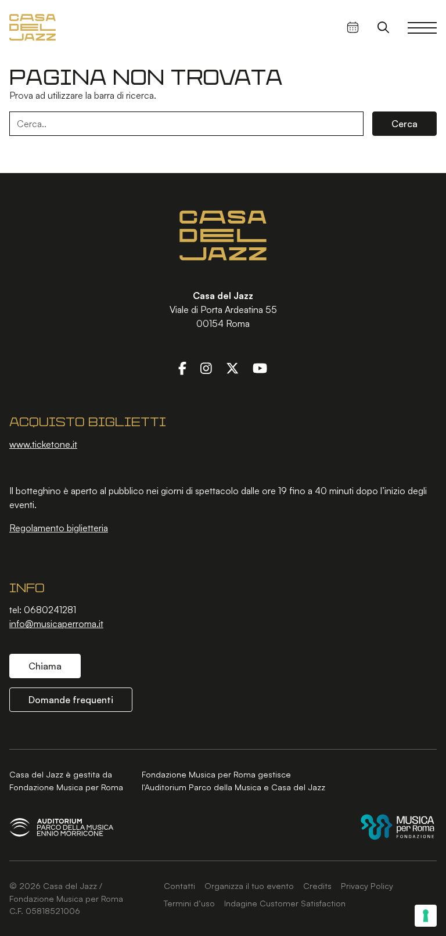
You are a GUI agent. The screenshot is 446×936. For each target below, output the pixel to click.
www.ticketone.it (43, 444)
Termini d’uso (189, 903)
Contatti (179, 885)
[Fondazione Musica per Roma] (397, 827)
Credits (317, 885)
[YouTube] (260, 367)
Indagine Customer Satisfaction (285, 903)
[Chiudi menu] (422, 27)
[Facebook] (182, 367)
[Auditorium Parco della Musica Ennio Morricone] (61, 827)
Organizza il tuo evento (249, 885)
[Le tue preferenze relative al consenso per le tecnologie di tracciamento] (426, 916)
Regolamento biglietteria (58, 528)
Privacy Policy (367, 885)
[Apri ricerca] (383, 27)
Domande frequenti (70, 699)
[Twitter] (232, 367)
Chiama (45, 666)
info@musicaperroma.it (56, 623)
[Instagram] (206, 367)
